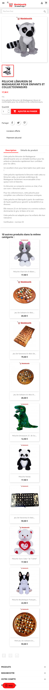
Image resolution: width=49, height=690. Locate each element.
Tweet (18, 122)
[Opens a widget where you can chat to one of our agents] (8, 686)
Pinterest (24, 122)
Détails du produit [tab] (29, 150)
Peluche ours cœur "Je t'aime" (24, 559)
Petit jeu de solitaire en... (25, 641)
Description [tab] (10, 150)
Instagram (17, 655)
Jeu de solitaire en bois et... (24, 394)
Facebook (4, 655)
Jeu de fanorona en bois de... (24, 353)
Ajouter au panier (25, 111)
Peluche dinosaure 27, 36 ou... (24, 435)
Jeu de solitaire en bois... (24, 312)
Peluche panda (24, 477)
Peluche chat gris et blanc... (24, 271)
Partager (12, 122)
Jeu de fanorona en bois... (24, 518)
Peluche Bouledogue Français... (24, 600)
